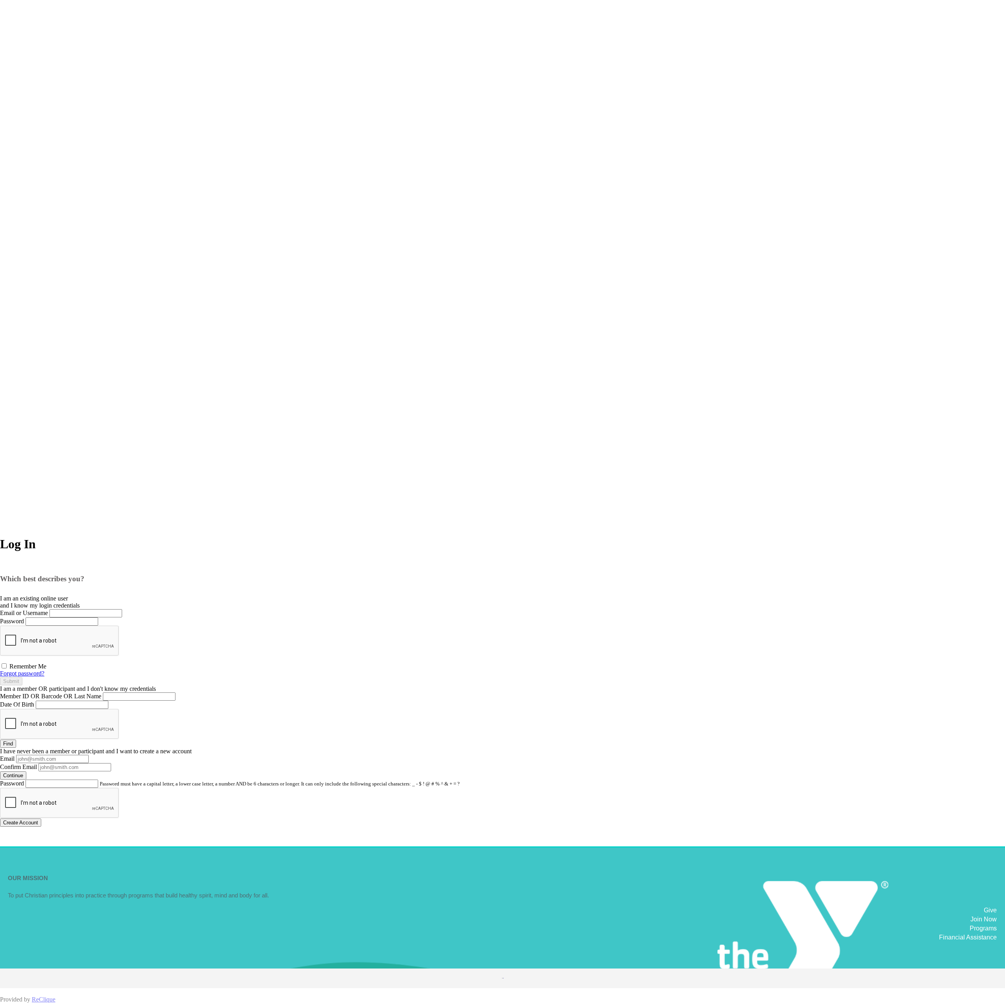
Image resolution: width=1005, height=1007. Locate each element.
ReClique (43, 999)
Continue (13, 775)
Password (12, 621)
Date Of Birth (17, 704)
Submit (11, 681)
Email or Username (24, 613)
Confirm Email (18, 766)
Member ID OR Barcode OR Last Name (50, 696)
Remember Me (27, 666)
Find (8, 744)
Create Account (20, 823)
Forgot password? (22, 673)
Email (7, 758)
